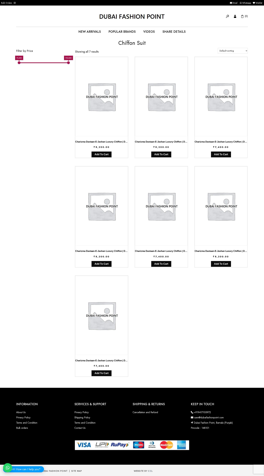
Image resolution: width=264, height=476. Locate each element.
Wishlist (259, 2)
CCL (150, 470)
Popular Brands (122, 32)
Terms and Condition (26, 422)
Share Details (174, 32)
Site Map (76, 470)
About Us (21, 412)
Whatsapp (246, 2)
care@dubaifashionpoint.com (208, 417)
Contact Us (80, 428)
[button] (227, 16)
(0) (246, 16)
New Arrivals (89, 32)
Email (234, 2)
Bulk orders (22, 428)
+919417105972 (202, 412)
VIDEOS (149, 32)
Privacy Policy (23, 417)
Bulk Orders (6, 2)
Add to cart (101, 154)
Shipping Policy (82, 417)
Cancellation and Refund (145, 412)
